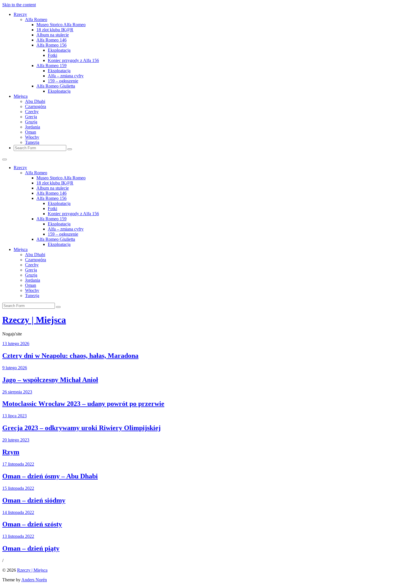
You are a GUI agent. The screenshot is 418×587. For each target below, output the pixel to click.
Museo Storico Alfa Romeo (61, 24)
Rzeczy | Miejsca (34, 320)
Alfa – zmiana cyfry (66, 75)
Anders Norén (34, 579)
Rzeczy (20, 14)
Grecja (31, 116)
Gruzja (31, 121)
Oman (30, 132)
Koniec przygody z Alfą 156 (73, 60)
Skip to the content (19, 4)
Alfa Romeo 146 (51, 40)
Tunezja (32, 142)
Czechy (32, 111)
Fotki (52, 55)
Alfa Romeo (36, 19)
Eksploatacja (59, 50)
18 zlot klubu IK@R (54, 29)
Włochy (32, 137)
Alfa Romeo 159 (51, 65)
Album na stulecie (52, 34)
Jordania (32, 127)
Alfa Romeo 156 (51, 45)
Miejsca (21, 96)
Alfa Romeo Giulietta (55, 86)
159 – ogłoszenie (63, 80)
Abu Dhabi (35, 101)
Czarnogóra (35, 106)
